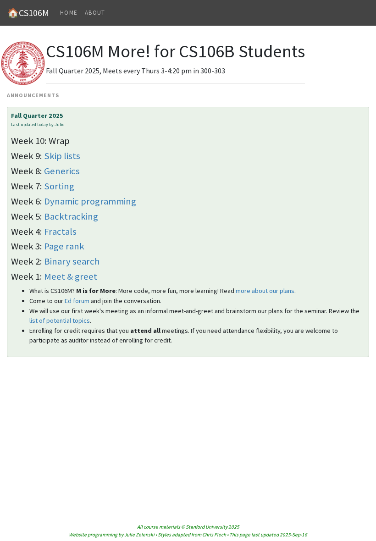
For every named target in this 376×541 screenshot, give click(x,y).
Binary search (72, 261)
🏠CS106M (28, 12)
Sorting (59, 186)
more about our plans (265, 291)
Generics (62, 171)
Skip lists (62, 156)
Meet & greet (70, 276)
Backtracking (71, 216)
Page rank (64, 246)
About (95, 13)
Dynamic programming (90, 201)
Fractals (60, 231)
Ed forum (77, 301)
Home (68, 13)
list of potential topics (59, 320)
